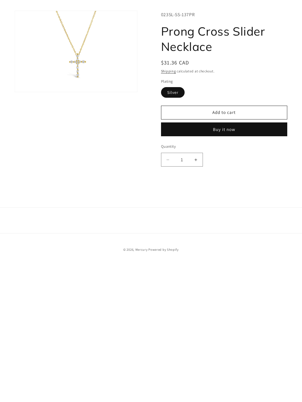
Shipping (168, 71)
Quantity (168, 146)
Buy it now (224, 129)
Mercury (141, 249)
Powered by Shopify (163, 249)
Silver (172, 92)
